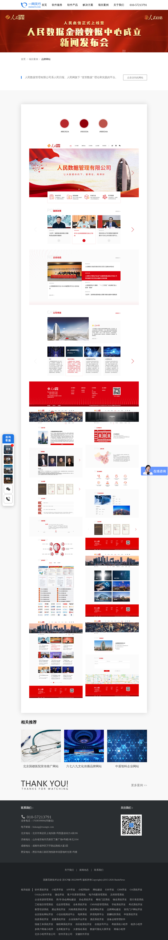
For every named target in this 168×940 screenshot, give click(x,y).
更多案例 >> (139, 785)
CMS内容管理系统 (99, 904)
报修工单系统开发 (44, 924)
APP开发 (70, 889)
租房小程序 (136, 924)
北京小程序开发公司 (45, 934)
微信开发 (59, 894)
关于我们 (69, 870)
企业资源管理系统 (44, 899)
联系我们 (98, 870)
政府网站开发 (97, 909)
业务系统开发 (80, 904)
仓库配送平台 (63, 929)
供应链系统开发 (83, 924)
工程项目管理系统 (44, 904)
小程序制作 (84, 889)
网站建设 (97, 889)
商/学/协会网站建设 (66, 899)
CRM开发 (122, 889)
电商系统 (82, 914)
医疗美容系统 (137, 899)
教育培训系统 (42, 909)
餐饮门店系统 (103, 899)
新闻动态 (84, 870)
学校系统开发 (119, 904)
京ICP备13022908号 (72, 880)
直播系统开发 (58, 919)
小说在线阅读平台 (65, 914)
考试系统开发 (135, 904)
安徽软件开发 (82, 934)
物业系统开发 (120, 899)
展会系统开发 (58, 909)
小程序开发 (57, 889)
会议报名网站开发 (44, 914)
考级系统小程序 (120, 924)
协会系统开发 (86, 899)
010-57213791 (138, 5)
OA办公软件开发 (43, 894)
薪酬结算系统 (114, 914)
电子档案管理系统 (98, 894)
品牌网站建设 (114, 909)
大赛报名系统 (80, 929)
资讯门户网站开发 (133, 909)
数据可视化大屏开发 (100, 929)
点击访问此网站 (135, 77)
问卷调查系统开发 (78, 909)
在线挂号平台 (101, 924)
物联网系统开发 (64, 924)
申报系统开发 (131, 914)
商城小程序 (119, 929)
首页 (23, 59)
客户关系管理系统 (76, 894)
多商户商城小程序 (44, 929)
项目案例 (33, 59)
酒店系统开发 (97, 919)
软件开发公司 (65, 934)
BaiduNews (119, 880)
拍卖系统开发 (42, 919)
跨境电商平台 (97, 914)
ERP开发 (109, 889)
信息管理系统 (63, 904)
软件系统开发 (42, 889)
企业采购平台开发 (78, 919)
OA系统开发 (136, 889)
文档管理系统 (117, 894)
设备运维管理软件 (116, 919)
